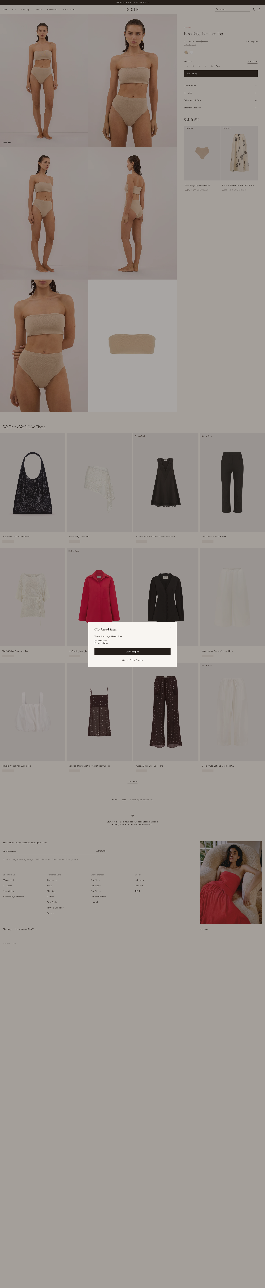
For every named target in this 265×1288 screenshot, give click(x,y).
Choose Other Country (132, 660)
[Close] (170, 627)
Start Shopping (132, 651)
